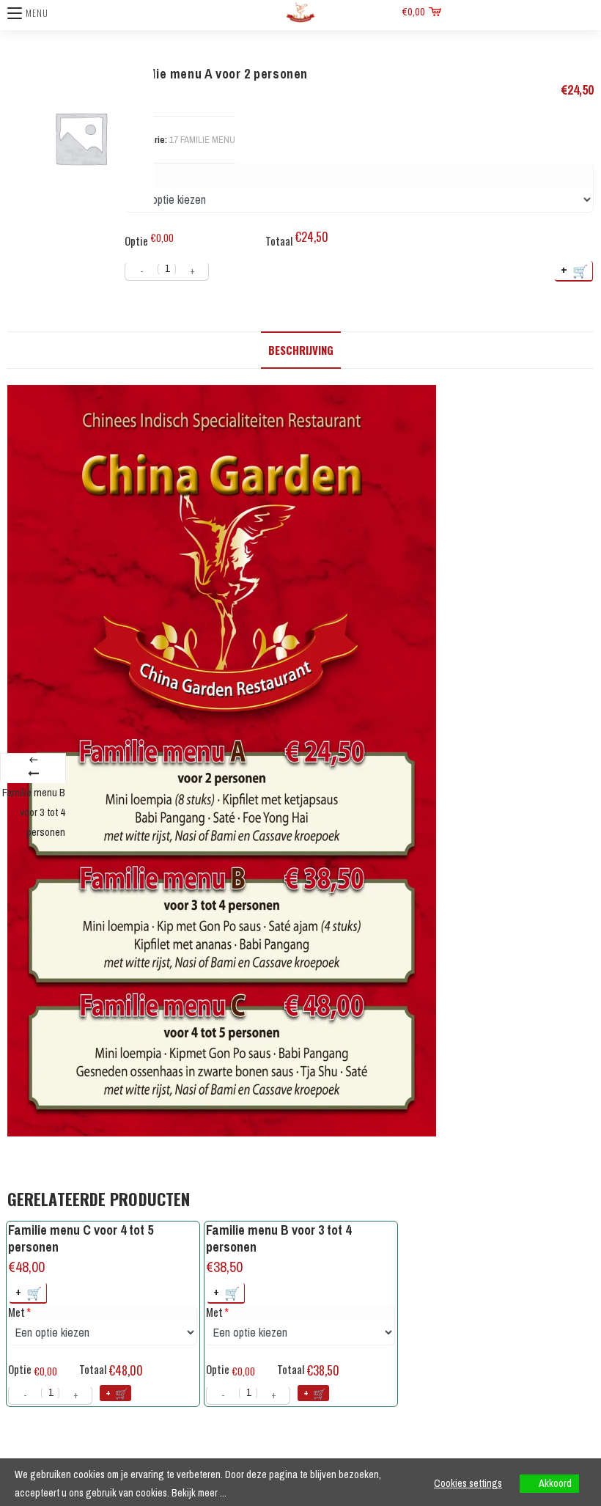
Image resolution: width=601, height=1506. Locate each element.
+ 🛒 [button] (29, 1292)
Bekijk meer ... (199, 1492)
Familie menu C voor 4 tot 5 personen (80, 1239)
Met (16, 1312)
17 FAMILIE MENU (202, 139)
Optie (136, 240)
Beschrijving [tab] (300, 350)
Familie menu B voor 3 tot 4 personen (278, 1239)
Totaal (278, 240)
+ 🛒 (575, 270)
